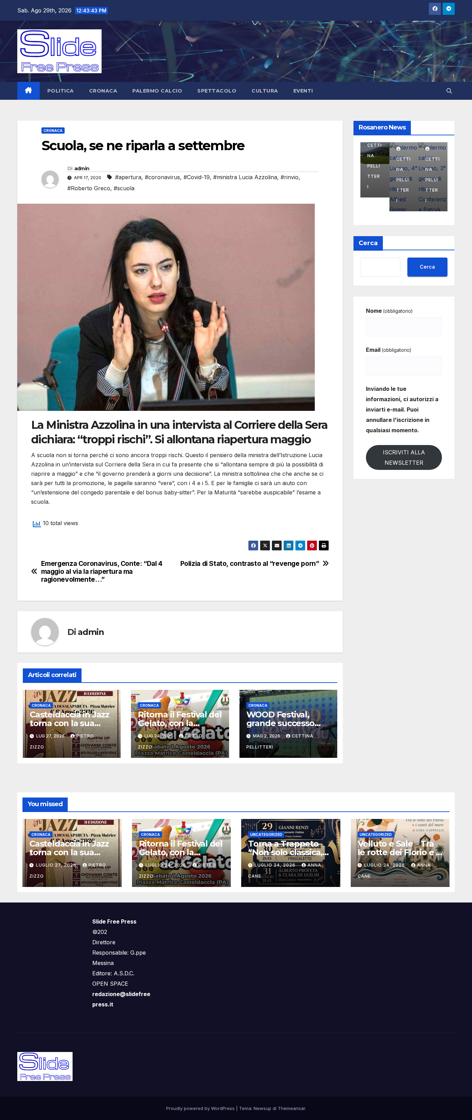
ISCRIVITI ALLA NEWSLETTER (404, 457)
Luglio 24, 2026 (166, 865)
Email (388, 349)
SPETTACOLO (216, 91)
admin (81, 168)
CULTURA (265, 91)
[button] (449, 90)
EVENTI (303, 91)
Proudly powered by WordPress (201, 1108)
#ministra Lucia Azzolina (245, 177)
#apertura (128, 177)
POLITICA (60, 91)
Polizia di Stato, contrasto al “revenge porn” (249, 564)
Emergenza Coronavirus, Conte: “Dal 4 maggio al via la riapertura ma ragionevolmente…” (101, 571)
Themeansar (291, 1108)
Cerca (368, 243)
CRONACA (103, 91)
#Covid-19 (196, 177)
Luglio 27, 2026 (57, 865)
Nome (389, 310)
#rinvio (290, 177)
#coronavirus (162, 177)
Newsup (262, 1108)
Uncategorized (266, 834)
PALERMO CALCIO (157, 91)
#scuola (124, 188)
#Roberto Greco (88, 188)
